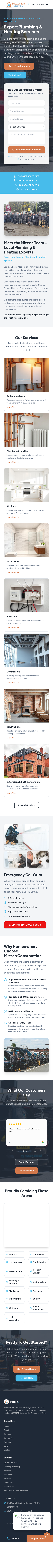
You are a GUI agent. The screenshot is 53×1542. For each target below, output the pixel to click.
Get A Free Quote (26, 1369)
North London (39, 1262)
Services (7, 1434)
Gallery (7, 1446)
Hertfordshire (15, 1262)
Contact (7, 1450)
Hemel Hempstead (38, 1308)
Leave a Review (26, 1170)
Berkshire (38, 1291)
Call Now (15, 1538)
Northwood (38, 1254)
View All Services (26, 805)
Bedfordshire (39, 1282)
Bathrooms (8, 1475)
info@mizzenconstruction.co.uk (19, 1511)
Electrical (7, 1479)
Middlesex (14, 1291)
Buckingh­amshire (14, 1282)
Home (6, 1426)
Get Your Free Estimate (28, 149)
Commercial (8, 1482)
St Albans (13, 1308)
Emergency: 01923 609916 (27, 924)
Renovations (9, 1486)
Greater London (37, 1271)
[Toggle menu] (47, 4)
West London (15, 1271)
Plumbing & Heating (12, 1467)
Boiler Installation (11, 1463)
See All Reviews (26, 1162)
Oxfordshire (15, 1299)
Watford (13, 1254)
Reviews (7, 1442)
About (6, 1430)
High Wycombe (14, 1318)
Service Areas (9, 1438)
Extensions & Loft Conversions (16, 1490)
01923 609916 (37, 4)
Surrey (36, 1299)
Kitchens (7, 1471)
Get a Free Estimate (19, 66)
